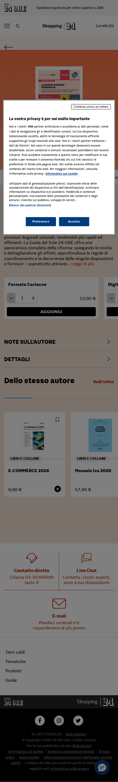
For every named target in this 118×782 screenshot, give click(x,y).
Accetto (74, 221)
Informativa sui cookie (62, 173)
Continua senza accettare (91, 106)
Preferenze (40, 221)
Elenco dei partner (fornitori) (30, 205)
